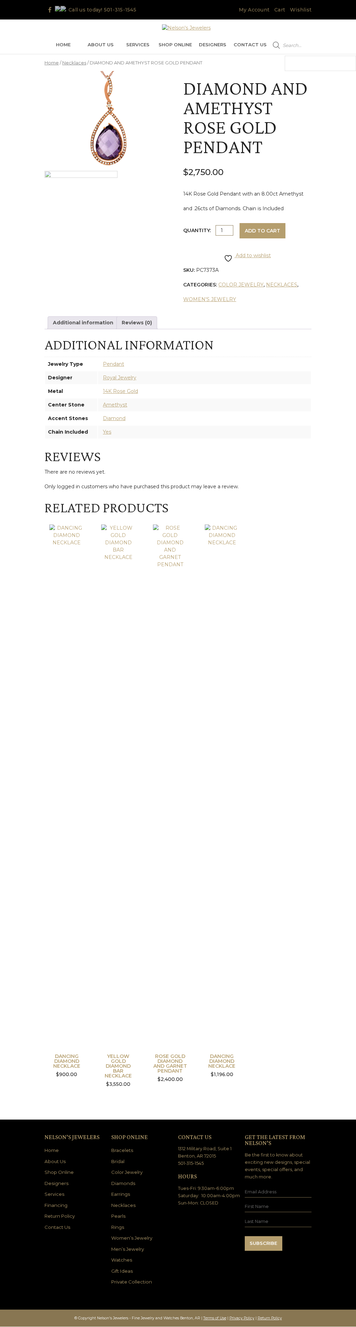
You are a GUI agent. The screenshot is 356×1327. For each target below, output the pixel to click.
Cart (279, 10)
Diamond (114, 418)
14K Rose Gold (120, 391)
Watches (121, 1260)
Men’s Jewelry (127, 1249)
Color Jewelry (241, 285)
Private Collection (131, 1282)
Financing (55, 1205)
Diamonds (123, 1183)
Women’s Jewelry (131, 1238)
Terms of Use (214, 1318)
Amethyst (115, 405)
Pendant (113, 364)
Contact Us (250, 44)
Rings (117, 1227)
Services (137, 44)
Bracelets (122, 1150)
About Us (101, 44)
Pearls (118, 1216)
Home (63, 44)
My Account (254, 10)
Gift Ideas (122, 1271)
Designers (212, 44)
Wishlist (301, 10)
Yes (107, 432)
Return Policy (59, 1216)
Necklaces (74, 62)
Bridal (117, 1161)
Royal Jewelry (119, 377)
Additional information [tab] (83, 322)
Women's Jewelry (209, 299)
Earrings (120, 1194)
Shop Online (175, 44)
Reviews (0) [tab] (137, 322)
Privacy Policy (241, 1318)
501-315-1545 (120, 10)
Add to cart (262, 231)
